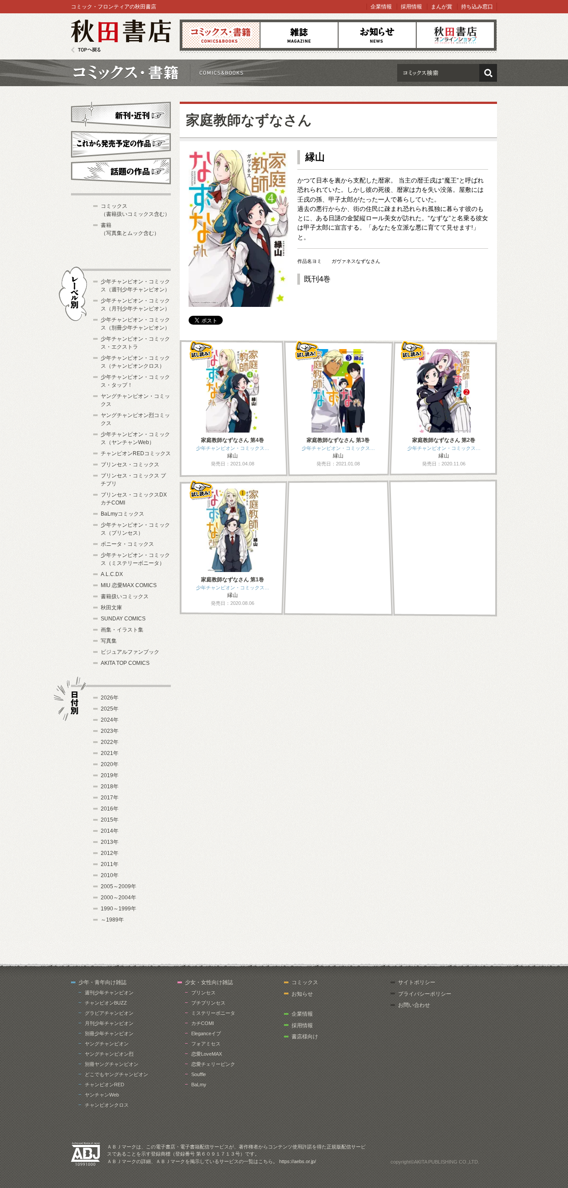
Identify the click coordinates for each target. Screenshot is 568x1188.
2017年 (109, 798)
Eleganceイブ (206, 1033)
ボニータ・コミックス (127, 544)
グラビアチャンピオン (109, 1013)
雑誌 (299, 35)
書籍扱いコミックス (125, 596)
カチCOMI (202, 1023)
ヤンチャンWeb (102, 1094)
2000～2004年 (118, 897)
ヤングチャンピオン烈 (109, 1054)
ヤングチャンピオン (107, 1043)
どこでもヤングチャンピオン (116, 1074)
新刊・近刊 (121, 113)
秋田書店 (121, 36)
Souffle (198, 1074)
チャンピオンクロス (107, 1105)
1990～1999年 (118, 909)
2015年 (109, 820)
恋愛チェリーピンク (213, 1064)
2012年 (109, 853)
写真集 (109, 641)
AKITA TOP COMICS (125, 663)
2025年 (109, 709)
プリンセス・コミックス (130, 464)
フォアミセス (206, 1043)
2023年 (109, 731)
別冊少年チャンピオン (109, 1033)
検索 (488, 73)
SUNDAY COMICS (123, 619)
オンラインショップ (455, 35)
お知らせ (377, 35)
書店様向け (305, 1036)
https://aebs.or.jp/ (297, 1161)
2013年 (109, 842)
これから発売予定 (121, 143)
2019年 (109, 775)
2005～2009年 (118, 886)
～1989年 (112, 920)
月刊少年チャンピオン (109, 1023)
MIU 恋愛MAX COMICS (129, 585)
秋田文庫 (111, 607)
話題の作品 (121, 171)
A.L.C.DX (112, 574)
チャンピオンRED (104, 1084)
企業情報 (381, 7)
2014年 (109, 831)
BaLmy (198, 1084)
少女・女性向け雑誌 (209, 982)
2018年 (109, 786)
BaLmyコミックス (122, 514)
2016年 (109, 809)
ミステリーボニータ (213, 1013)
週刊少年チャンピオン (109, 992)
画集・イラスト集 (122, 630)
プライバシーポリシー (424, 994)
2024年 (109, 720)
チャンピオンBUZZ (106, 1002)
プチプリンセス (208, 1002)
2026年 (109, 698)
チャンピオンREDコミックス (136, 453)
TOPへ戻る (86, 50)
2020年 (109, 764)
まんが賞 (441, 7)
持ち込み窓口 (477, 7)
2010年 (109, 875)
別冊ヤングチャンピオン (111, 1064)
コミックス (221, 35)
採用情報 (411, 7)
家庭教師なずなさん (249, 120)
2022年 (109, 742)
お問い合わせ (414, 1005)
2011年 (109, 864)
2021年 (109, 753)
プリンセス (203, 992)
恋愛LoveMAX (206, 1054)
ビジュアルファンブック (130, 652)
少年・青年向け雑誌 (102, 982)
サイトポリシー (416, 982)
